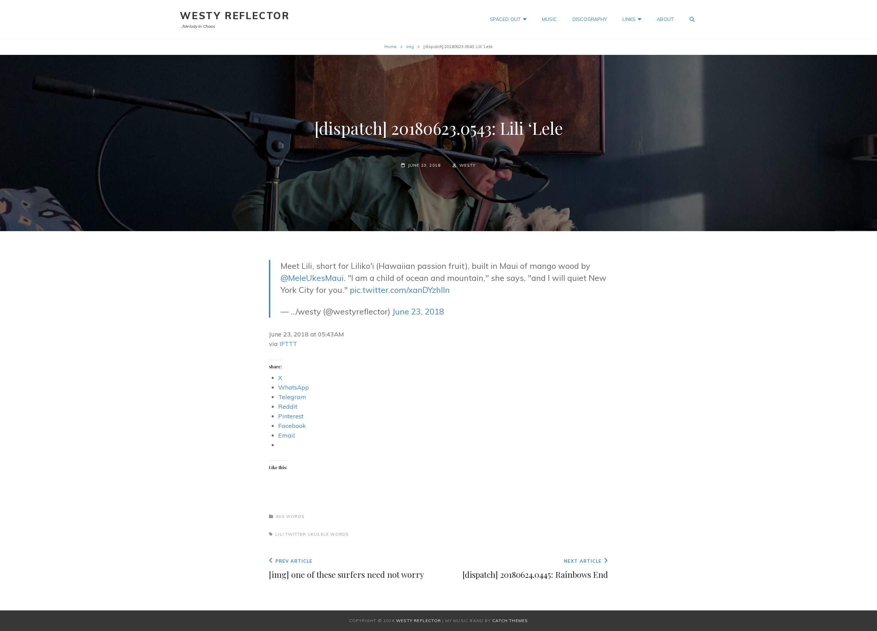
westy (467, 165)
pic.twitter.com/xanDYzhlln (400, 290)
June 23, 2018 (418, 311)
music (549, 19)
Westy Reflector (235, 16)
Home (390, 46)
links (628, 19)
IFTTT (288, 344)
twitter (295, 534)
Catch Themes (510, 620)
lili (279, 534)
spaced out (505, 19)
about (665, 19)
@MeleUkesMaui (312, 278)
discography (589, 19)
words (295, 516)
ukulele (318, 534)
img (410, 46)
